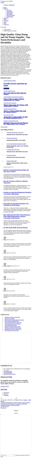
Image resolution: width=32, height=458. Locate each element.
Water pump (9, 11)
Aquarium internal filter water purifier (16, 140)
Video (5, 19)
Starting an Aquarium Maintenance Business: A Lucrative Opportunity (17, 193)
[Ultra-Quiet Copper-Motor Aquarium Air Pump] (13, 97)
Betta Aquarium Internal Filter (12, 321)
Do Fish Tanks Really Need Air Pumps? (16, 227)
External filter (10, 16)
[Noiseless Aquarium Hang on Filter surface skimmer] (12, 161)
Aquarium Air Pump (5, 405)
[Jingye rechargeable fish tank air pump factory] (10, 109)
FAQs (5, 23)
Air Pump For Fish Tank (21, 404)
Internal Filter (10, 12)
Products (6, 8)
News (5, 22)
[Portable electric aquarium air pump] (10, 80)
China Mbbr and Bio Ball (7, 402)
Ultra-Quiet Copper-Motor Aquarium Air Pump (14, 99)
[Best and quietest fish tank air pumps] (9, 91)
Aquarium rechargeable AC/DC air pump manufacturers (16, 117)
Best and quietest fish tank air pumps (15, 93)
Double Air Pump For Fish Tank (12, 317)
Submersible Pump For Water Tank (13, 329)
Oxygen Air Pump (15, 405)
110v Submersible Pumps (11, 325)
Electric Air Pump (17, 402)
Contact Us (6, 24)
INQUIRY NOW (5, 386)
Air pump (9, 10)
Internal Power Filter (9, 318)
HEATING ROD (11, 15)
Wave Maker (10, 14)
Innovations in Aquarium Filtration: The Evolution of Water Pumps (16, 204)
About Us (6, 18)
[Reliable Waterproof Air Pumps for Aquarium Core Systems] (11, 121)
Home (5, 7)
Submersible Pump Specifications (12, 323)
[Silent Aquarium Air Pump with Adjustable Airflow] (10, 103)
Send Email (3, 407)
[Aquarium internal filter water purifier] (12, 138)
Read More (6, 88)
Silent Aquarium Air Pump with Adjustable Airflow (16, 105)
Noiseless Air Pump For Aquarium (13, 327)
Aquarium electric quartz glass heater (16, 157)
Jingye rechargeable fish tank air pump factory (15, 111)
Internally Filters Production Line (12, 326)
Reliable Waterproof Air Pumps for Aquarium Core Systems (16, 123)
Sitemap (25, 400)
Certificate (6, 20)
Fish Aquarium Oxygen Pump (12, 330)
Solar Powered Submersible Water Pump (14, 320)
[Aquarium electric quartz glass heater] (11, 155)
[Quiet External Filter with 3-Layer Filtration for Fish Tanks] (16, 144)
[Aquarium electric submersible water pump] (15, 132)
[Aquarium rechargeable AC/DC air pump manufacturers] (8, 115)
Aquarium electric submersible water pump (17, 134)
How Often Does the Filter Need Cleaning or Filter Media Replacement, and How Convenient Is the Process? (17, 216)
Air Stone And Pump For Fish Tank (13, 322)
